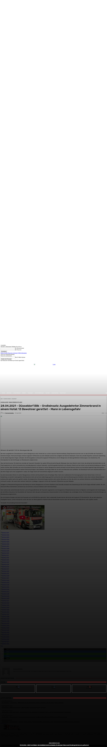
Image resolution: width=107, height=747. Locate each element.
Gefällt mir (18, 685)
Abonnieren (89, 685)
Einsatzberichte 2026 (54, 743)
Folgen (53, 685)
